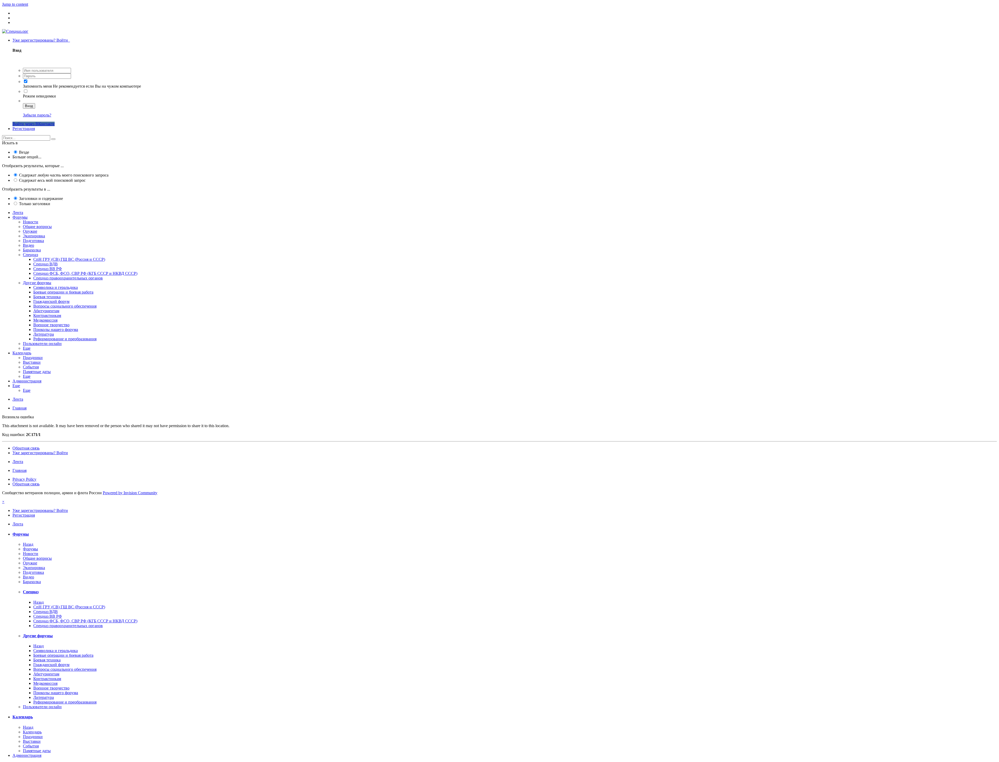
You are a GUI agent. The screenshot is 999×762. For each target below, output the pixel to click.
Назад (28, 544)
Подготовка (33, 240)
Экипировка (34, 236)
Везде (24, 152)
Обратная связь (26, 448)
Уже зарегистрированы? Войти (41, 40)
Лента (17, 212)
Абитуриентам (46, 311)
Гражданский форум (51, 301)
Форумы (20, 217)
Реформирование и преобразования (65, 339)
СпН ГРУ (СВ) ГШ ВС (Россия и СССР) (69, 259)
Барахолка (32, 250)
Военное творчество (51, 325)
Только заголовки (34, 203)
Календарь (21, 353)
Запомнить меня (37, 86)
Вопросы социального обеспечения (65, 306)
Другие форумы (37, 283)
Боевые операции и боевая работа (63, 292)
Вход (29, 106)
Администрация (26, 381)
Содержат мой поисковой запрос (52, 180)
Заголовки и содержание (41, 198)
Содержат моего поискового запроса (63, 175)
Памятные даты (37, 371)
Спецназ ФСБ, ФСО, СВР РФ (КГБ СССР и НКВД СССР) (85, 273)
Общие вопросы (37, 226)
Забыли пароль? (37, 115)
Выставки (32, 362)
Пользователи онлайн (42, 343)
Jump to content (15, 4)
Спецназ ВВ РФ (47, 268)
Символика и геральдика (55, 287)
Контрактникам (47, 315)
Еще (26, 348)
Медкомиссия (45, 320)
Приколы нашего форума (55, 329)
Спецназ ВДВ (45, 264)
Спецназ (30, 254)
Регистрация (23, 128)
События (31, 367)
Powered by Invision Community (130, 493)
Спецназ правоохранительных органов (68, 278)
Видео (28, 245)
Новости (30, 222)
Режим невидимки (39, 96)
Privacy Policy (24, 479)
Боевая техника (47, 297)
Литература (43, 334)
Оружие (30, 231)
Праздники (33, 357)
